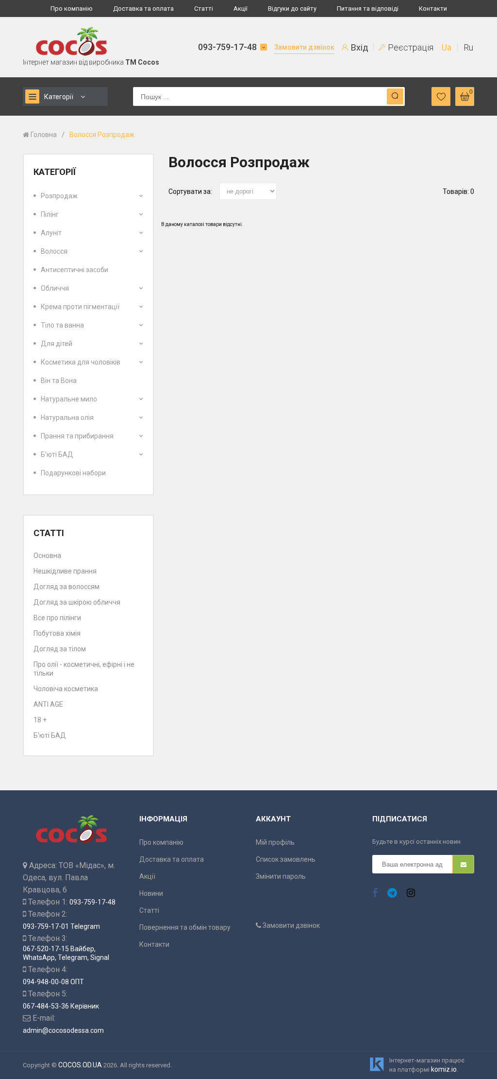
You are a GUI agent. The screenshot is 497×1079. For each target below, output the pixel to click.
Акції (240, 8)
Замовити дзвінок (304, 47)
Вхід (358, 47)
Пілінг (50, 214)
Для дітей (56, 344)
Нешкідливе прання (65, 571)
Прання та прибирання (77, 436)
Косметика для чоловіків (80, 362)
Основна (47, 555)
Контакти (433, 8)
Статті (203, 8)
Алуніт (51, 233)
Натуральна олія (67, 417)
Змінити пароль (281, 876)
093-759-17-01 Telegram (61, 926)
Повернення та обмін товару (185, 927)
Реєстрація (409, 47)
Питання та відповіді (367, 8)
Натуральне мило (69, 399)
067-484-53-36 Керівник (61, 1006)
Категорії (58, 97)
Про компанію (71, 8)
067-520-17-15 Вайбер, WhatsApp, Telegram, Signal (66, 953)
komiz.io (444, 1069)
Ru (468, 47)
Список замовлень (285, 859)
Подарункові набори (73, 473)
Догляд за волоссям (66, 587)
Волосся (54, 251)
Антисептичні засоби (74, 270)
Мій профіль (275, 842)
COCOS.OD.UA (80, 1065)
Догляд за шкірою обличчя (76, 602)
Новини (151, 893)
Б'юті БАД (57, 454)
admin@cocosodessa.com (63, 1030)
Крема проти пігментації (80, 307)
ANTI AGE (48, 704)
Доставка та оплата (143, 8)
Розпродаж (59, 196)
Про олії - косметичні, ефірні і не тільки (83, 669)
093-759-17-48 (227, 47)
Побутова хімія (57, 633)
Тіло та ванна (62, 325)
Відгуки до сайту (292, 8)
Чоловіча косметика (65, 689)
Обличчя (55, 288)
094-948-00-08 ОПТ (53, 982)
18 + (40, 720)
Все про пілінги (57, 618)
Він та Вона (59, 380)
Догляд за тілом (59, 649)
